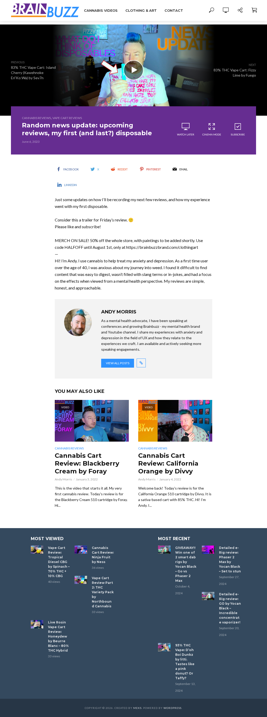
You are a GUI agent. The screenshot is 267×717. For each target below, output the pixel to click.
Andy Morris (63, 479)
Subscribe (238, 134)
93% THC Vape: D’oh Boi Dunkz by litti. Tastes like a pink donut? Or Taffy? (185, 661)
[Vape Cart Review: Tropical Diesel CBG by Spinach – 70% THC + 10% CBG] (37, 550)
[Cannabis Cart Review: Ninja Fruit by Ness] (81, 550)
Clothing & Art (141, 10)
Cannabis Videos (101, 10)
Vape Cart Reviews (67, 118)
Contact (174, 10)
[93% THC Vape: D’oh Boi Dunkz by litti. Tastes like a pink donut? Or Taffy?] (164, 647)
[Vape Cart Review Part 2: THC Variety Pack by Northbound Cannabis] (81, 580)
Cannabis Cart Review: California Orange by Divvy (168, 463)
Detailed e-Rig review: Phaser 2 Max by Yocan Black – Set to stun (230, 559)
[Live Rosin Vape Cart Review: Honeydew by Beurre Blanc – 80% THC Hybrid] (37, 624)
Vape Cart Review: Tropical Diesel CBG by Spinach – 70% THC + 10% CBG (59, 562)
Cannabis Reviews (36, 118)
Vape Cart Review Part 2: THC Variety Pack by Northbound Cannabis (103, 592)
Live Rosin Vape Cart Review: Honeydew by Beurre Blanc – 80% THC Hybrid (58, 636)
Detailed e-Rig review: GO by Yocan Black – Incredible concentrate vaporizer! (230, 608)
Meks (137, 707)
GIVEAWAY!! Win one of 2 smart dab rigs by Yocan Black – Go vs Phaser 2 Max (185, 564)
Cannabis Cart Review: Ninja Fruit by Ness (103, 555)
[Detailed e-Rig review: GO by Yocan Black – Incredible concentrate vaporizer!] (208, 596)
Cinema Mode (211, 134)
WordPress (172, 707)
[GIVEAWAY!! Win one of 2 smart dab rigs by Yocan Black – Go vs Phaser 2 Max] (164, 550)
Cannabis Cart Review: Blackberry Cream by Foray (87, 463)
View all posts (117, 363)
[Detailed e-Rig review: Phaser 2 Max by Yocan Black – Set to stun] (208, 550)
